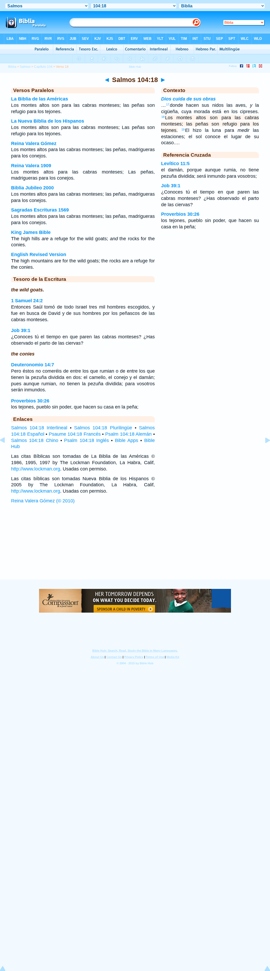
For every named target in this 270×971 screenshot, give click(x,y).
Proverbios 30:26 (30, 400)
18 (163, 116)
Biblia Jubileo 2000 (32, 187)
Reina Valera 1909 (31, 165)
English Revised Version (38, 254)
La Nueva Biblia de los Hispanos (47, 121)
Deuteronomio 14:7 (32, 364)
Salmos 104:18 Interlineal (39, 427)
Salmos (25, 67)
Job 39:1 (20, 330)
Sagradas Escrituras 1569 (40, 210)
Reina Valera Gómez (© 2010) (43, 500)
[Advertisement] (135, 546)
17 (167, 104)
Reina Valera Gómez (33, 143)
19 (183, 129)
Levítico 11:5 (175, 163)
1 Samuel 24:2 (27, 300)
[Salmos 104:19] (263, 452)
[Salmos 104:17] (6, 452)
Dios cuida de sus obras (188, 99)
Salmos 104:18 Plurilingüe (103, 427)
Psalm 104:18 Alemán (128, 434)
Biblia (12, 67)
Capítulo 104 (43, 67)
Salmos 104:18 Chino (34, 440)
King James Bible (31, 232)
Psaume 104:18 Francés (75, 434)
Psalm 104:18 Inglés (86, 440)
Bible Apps (126, 440)
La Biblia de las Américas (39, 99)
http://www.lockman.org (35, 469)
